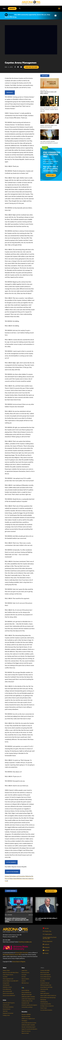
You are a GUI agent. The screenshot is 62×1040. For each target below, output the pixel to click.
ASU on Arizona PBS (7, 991)
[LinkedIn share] (18, 67)
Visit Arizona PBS (44, 989)
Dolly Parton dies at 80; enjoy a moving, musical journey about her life (49, 109)
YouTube (46, 950)
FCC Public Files (47, 931)
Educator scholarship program (28, 1027)
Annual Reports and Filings (46, 987)
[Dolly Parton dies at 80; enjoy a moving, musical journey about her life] (49, 97)
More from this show (31, 67)
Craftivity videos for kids (27, 1001)
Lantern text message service (28, 998)
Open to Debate (25, 978)
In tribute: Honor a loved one (47, 1006)
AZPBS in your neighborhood (28, 1018)
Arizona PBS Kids (25, 990)
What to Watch (6, 970)
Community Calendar (45, 978)
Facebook (46, 944)
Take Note (5, 1011)
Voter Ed (24, 981)
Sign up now (50, 175)
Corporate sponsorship (45, 1004)
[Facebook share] (16, 67)
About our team (25, 1033)
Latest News (24, 970)
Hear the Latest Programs (9, 1002)
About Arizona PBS (44, 972)
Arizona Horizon (25, 972)
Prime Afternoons (7, 989)
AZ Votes (24, 976)
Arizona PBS (18, 954)
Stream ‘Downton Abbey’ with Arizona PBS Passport (48, 126)
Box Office (42, 981)
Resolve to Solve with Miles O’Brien (10, 972)
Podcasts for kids (25, 1003)
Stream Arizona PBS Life (8, 993)
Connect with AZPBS (44, 970)
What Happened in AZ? (8, 978)
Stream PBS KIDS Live (26, 992)
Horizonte (24, 974)
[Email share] (22, 67)
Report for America (26, 1031)
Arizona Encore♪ (6, 1009)
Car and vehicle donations (46, 1010)
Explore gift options (44, 993)
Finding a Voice (6, 1015)
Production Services (44, 983)
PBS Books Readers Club (45, 985)
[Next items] (57, 905)
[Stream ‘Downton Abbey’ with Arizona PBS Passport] (49, 114)
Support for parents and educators (29, 1029)
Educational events (26, 1016)
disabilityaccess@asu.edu (25, 942)
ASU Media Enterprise (8, 954)
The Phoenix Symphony (8, 1007)
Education (24, 1011)
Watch (4, 967)
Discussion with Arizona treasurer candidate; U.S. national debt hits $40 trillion (16, 919)
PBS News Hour (25, 983)
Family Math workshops (27, 1007)
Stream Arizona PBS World (9, 995)
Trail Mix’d (5, 976)
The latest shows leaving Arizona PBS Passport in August (49, 142)
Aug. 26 (43, 90)
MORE (50, 891)
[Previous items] (5, 905)
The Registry (24, 1020)
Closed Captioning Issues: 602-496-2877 (50, 937)
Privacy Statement (47, 941)
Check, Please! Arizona (8, 974)
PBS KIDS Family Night (27, 994)
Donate (47, 928)
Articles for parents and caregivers (29, 1005)
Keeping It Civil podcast (8, 1013)
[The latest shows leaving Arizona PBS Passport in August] (49, 130)
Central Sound (6, 1005)
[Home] (31, 2)
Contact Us (42, 991)
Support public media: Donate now (48, 995)
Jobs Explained (6, 985)
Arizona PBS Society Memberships (48, 997)
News (23, 967)
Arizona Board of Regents (18, 961)
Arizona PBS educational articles (29, 1022)
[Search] (19, 8)
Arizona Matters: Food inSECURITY (10, 981)
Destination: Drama (7, 987)
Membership (43, 999)
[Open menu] (59, 8)
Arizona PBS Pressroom (45, 976)
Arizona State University (21, 952)
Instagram (47, 947)
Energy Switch (6, 983)
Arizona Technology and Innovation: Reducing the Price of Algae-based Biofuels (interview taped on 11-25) (19, 878)
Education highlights (26, 1014)
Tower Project (43, 1008)
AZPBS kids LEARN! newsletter (28, 996)
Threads (46, 953)
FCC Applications (47, 934)
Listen (4, 1000)
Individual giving (44, 1001)
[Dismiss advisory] (55, 15)
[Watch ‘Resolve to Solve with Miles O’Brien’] (49, 79)
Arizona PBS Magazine (45, 974)
